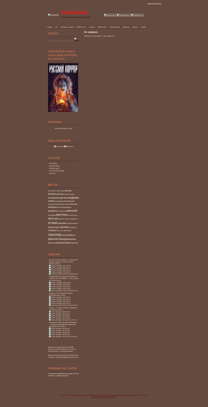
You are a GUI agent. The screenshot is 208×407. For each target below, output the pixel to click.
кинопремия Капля (62, 204)
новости (67, 219)
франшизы (70, 239)
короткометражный (64, 207)
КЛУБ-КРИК (51, 191)
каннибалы (52, 204)
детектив (65, 197)
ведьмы (67, 194)
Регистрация (157, 3)
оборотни (74, 219)
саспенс (64, 227)
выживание (53, 198)
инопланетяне (69, 201)
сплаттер (59, 230)
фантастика (56, 238)
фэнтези (51, 243)
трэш (64, 235)
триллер (54, 234)
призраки (62, 223)
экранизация (63, 242)
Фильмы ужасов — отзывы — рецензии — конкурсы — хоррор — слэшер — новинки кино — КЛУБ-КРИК (103, 395)
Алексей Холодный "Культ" (64, 128)
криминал (53, 211)
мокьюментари (72, 215)
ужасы (71, 234)
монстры (53, 218)
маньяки (72, 210)
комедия (52, 207)
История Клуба (54, 168)
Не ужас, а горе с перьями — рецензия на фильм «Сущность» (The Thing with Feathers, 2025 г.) (63, 262)
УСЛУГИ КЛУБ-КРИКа (56, 171)
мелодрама (52, 215)
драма (75, 197)
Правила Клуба (54, 166)
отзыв (52, 223)
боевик (52, 194)
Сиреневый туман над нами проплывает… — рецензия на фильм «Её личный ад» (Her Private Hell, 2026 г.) (63, 324)
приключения (72, 223)
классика (73, 204)
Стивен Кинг (59, 191)
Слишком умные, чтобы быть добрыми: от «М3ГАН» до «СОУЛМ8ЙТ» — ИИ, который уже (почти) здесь (63, 278)
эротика (74, 243)
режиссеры (53, 227)
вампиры (60, 194)
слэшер (52, 230)
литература (62, 211)
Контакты (52, 173)
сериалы (73, 227)
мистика (62, 214)
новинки (62, 219)
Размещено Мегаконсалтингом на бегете (104, 397)
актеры (68, 190)
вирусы (72, 194)
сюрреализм (67, 230)
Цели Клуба (53, 163)
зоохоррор (58, 201)
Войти (150, 3)
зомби (51, 201)
